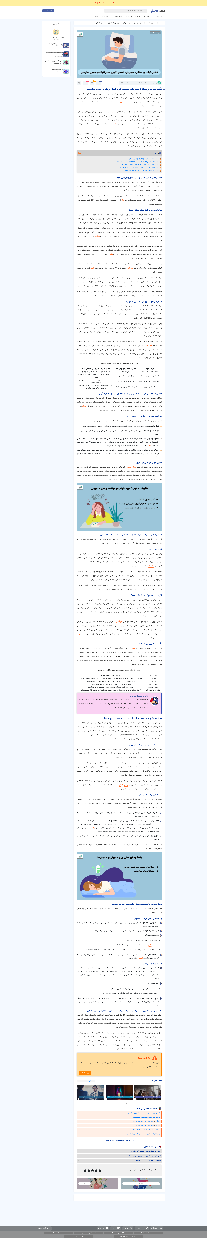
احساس (82, 633)
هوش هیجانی (131, 467)
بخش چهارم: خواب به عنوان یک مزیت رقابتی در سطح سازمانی (139, 167)
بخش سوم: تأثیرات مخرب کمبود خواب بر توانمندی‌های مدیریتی (138, 165)
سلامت (115, 124)
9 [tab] (112, 1103)
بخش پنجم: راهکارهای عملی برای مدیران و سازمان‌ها (142, 170)
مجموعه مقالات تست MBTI (148, 1233)
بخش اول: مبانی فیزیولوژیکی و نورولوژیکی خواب (143, 159)
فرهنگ (93, 827)
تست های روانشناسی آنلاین (88, 1233)
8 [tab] (114, 1103)
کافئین (150, 945)
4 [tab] (122, 1103)
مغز (122, 200)
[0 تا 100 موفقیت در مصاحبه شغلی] (90, 1092)
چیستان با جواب (78, 1237)
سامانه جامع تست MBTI (118, 1233)
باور (121, 102)
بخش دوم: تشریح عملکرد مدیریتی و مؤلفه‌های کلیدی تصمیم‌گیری (138, 162)
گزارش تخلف (85, 1073)
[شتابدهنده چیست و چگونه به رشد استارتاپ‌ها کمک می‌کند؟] (147, 1092)
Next (163, 1092)
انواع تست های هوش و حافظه (128, 1237)
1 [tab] (128, 1103)
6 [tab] (118, 1103)
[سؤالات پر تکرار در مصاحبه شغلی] (119, 1092)
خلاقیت (113, 111)
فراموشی (151, 566)
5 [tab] (120, 1103)
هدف (84, 406)
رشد (111, 254)
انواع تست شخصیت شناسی (59, 1233)
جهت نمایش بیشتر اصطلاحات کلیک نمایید (119, 1140)
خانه (160, 23)
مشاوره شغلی (150, 23)
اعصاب (149, 345)
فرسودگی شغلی (124, 785)
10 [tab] (110, 1103)
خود (92, 268)
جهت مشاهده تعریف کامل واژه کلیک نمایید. (138, 1113)
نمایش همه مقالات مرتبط (86, 1081)
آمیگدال (119, 621)
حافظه (97, 236)
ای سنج (155, 83)
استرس (140, 958)
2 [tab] (126, 1103)
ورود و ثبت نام (48, 10)
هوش (133, 648)
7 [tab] (116, 1103)
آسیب (149, 445)
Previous (75, 1092)
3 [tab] (124, 1103)
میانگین (130, 268)
